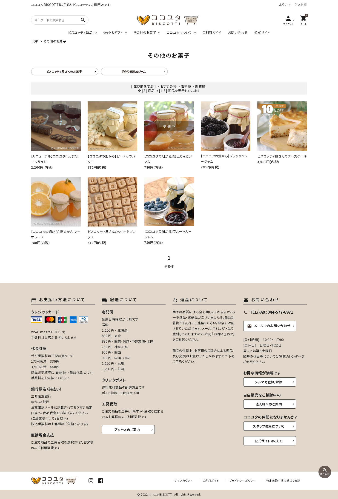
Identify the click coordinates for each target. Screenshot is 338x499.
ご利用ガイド (212, 32)
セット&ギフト (113, 32)
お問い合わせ (237, 32)
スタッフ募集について (268, 426)
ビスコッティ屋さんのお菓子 (64, 71)
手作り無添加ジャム (133, 71)
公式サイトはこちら (269, 441)
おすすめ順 (168, 86)
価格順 (186, 86)
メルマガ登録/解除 (268, 382)
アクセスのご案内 (127, 429)
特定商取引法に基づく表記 (283, 480)
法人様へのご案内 (268, 404)
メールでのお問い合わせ (268, 325)
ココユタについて (179, 32)
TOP (34, 41)
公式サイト (262, 32)
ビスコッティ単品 (80, 32)
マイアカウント (183, 480)
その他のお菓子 (145, 32)
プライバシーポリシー (242, 480)
